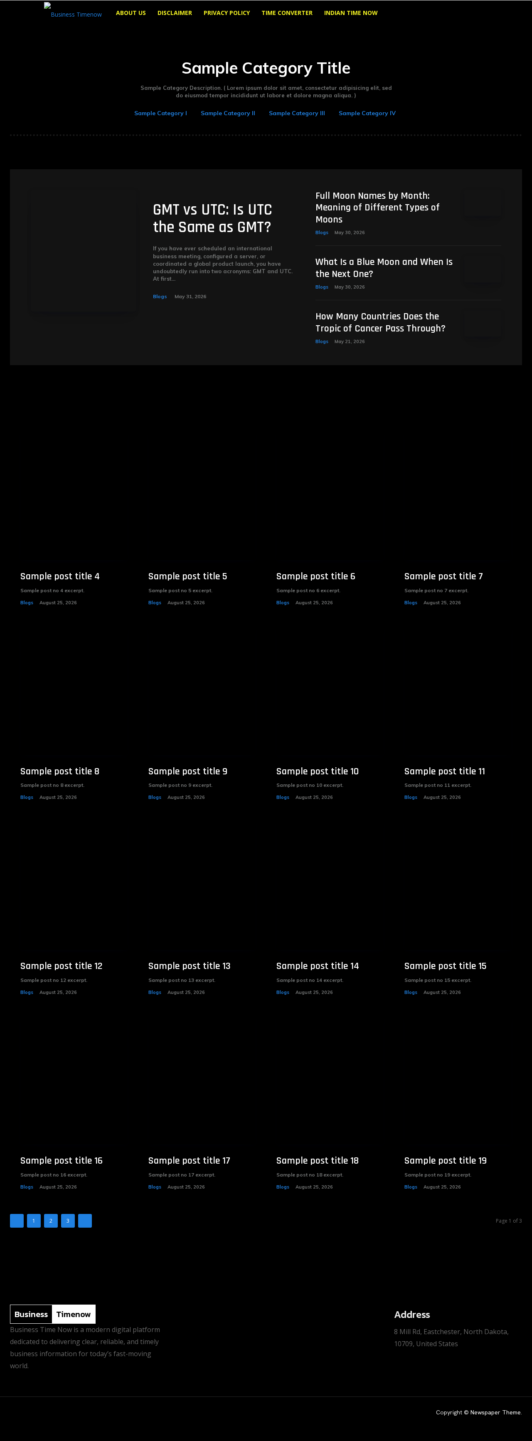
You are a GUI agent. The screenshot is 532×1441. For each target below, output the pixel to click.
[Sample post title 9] (202, 690)
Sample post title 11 (444, 771)
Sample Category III (297, 113)
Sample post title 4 (60, 576)
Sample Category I (160, 113)
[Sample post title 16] (74, 1080)
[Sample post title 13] (202, 885)
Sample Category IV (367, 113)
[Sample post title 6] (330, 496)
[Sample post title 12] (74, 885)
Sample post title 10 (317, 771)
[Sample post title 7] (458, 496)
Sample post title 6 (315, 576)
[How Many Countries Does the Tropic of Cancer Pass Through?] (482, 324)
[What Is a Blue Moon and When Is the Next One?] (482, 269)
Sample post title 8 (59, 771)
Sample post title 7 (443, 576)
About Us (131, 13)
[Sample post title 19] (458, 1080)
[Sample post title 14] (330, 885)
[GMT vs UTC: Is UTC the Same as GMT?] (83, 250)
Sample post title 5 (187, 576)
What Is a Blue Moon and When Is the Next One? (384, 268)
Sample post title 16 (61, 1160)
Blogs (160, 296)
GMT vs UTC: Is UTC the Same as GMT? (212, 218)
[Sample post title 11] (458, 690)
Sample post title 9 (187, 771)
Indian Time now (351, 13)
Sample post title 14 (317, 966)
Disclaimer (175, 13)
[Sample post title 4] (74, 496)
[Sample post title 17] (202, 1080)
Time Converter (287, 13)
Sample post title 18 (317, 1160)
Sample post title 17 (189, 1160)
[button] (478, 13)
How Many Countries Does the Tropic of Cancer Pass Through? (380, 322)
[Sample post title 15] (458, 885)
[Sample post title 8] (74, 690)
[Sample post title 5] (202, 496)
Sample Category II (228, 113)
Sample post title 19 (445, 1160)
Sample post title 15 (445, 966)
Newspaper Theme (495, 1412)
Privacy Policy (227, 13)
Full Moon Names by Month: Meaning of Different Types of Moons (377, 208)
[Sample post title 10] (330, 690)
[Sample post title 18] (330, 1080)
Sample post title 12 (61, 966)
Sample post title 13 (189, 966)
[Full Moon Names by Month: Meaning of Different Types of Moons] (482, 203)
